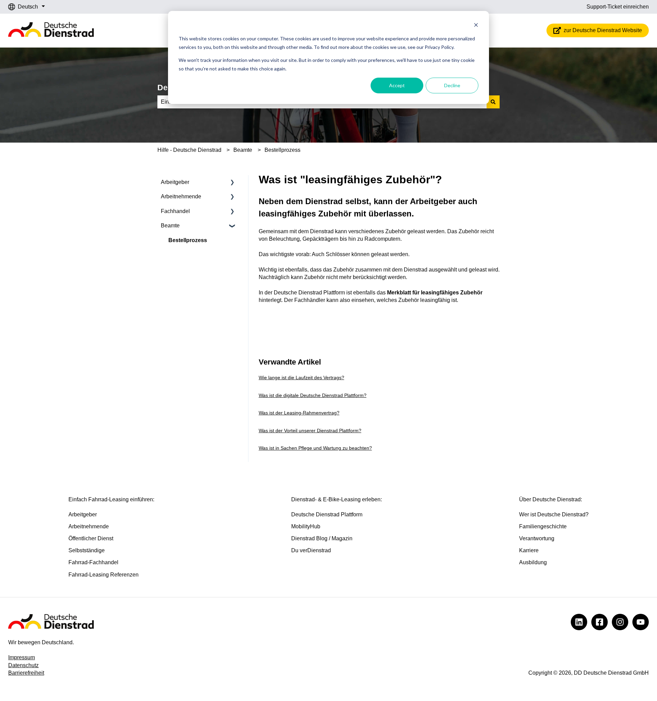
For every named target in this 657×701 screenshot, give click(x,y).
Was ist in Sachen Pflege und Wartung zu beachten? (315, 448)
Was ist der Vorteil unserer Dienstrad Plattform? (310, 430)
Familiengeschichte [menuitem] (543, 526)
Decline (452, 85)
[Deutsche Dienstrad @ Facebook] (599, 622)
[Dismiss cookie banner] (476, 26)
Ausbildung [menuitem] (533, 562)
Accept (397, 85)
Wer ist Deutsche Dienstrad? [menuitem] (554, 514)
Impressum (21, 657)
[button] (232, 183)
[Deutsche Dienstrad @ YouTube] (640, 622)
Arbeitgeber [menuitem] (175, 182)
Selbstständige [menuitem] (86, 550)
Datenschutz (23, 665)
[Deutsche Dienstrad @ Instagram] (620, 622)
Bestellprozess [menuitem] (187, 240)
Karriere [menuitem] (529, 550)
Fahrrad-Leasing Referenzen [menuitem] (103, 575)
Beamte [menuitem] (170, 225)
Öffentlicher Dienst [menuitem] (90, 538)
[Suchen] (493, 101)
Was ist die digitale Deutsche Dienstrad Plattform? (312, 395)
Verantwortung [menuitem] (536, 538)
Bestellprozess (282, 150)
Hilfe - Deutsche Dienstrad (189, 150)
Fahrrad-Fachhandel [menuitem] (93, 562)
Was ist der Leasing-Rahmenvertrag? (299, 412)
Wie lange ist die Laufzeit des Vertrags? (301, 377)
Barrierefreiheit (26, 673)
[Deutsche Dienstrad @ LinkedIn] (579, 622)
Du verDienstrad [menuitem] (311, 550)
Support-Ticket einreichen (618, 7)
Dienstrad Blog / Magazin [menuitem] (321, 538)
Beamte (242, 150)
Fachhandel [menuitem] (175, 211)
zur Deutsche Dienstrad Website (603, 30)
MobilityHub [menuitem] (305, 526)
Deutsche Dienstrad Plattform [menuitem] (326, 514)
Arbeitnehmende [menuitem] (181, 196)
